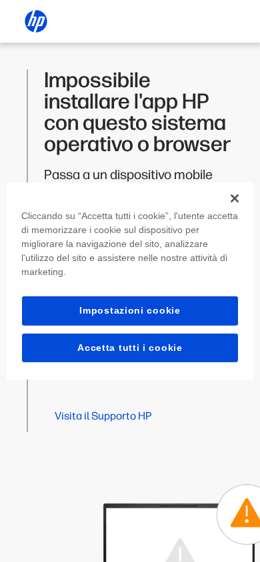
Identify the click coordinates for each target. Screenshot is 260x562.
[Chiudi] (234, 198)
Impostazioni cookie (129, 310)
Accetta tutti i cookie (129, 347)
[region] (130, 281)
